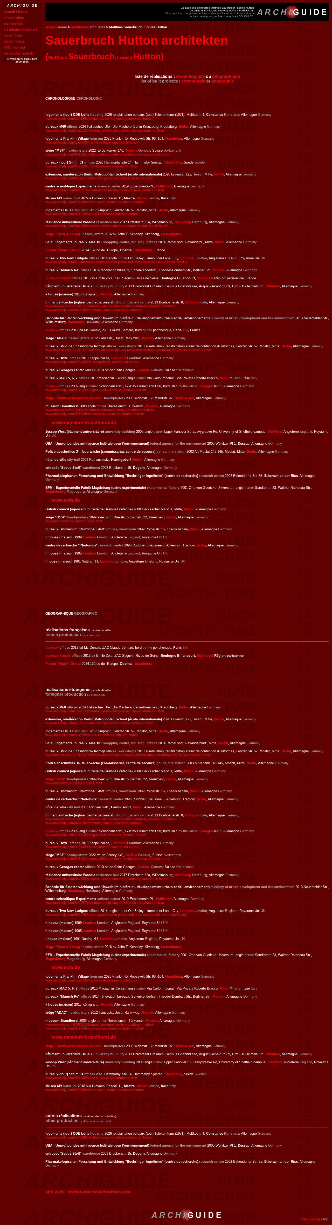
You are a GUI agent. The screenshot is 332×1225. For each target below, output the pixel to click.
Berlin (183, 126)
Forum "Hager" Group (63, 250)
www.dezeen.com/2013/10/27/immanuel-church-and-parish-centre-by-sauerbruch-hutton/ (111, 306)
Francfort (118, 358)
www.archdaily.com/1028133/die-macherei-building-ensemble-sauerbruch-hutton (104, 130)
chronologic (193, 81)
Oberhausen (184, 398)
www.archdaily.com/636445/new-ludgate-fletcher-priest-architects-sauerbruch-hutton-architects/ (116, 262)
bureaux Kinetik (58, 278)
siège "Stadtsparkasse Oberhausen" (74, 398)
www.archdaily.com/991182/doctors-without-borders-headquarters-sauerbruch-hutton (107, 154)
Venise (142, 198)
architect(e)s (13, 23)
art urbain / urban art (20, 29)
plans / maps (14, 41)
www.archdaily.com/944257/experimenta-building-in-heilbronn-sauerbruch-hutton (104, 190)
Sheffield (274, 432)
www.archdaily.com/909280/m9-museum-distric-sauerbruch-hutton (94, 202)
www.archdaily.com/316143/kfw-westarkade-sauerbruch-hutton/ (92, 362)
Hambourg (182, 222)
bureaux (51, 330)
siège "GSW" (55, 779)
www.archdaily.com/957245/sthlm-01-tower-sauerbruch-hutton (91, 166)
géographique (226, 76)
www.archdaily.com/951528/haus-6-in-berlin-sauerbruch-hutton (91, 214)
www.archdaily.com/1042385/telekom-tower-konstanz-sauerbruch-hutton (99, 118)
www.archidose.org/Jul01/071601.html (73, 521)
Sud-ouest (205, 278)
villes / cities (14, 17)
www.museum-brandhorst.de (84, 422)
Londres (186, 258)
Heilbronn (164, 186)
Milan (224, 378)
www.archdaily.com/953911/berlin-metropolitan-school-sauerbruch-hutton (99, 178)
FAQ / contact (14, 47)
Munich (219, 270)
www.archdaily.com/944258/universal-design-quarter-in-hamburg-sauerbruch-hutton (106, 226)
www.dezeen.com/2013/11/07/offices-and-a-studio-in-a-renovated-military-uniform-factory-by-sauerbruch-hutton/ (128, 350)
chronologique (190, 76)
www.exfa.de (66, 500)
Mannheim (173, 138)
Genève (131, 150)
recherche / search (18, 53)
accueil (51, 27)
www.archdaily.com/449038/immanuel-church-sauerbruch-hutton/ (93, 310)
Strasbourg (144, 250)
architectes (79, 27)
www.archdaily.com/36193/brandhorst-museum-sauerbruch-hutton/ (94, 414)
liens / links (13, 35)
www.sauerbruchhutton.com (99, 1191)
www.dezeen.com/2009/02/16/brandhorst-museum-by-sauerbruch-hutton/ (99, 410)
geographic (222, 81)
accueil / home (15, 11)
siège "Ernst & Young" (63, 234)
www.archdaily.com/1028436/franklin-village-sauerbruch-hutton (91, 142)
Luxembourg (171, 234)
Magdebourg (55, 491)
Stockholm (173, 162)
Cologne (191, 302)
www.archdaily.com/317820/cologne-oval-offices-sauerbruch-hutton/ (95, 390)
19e (185, 330)
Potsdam (273, 286)
